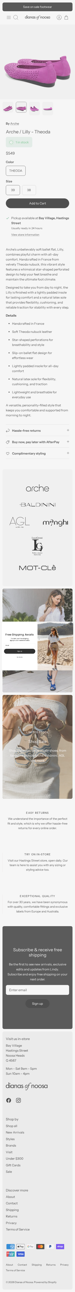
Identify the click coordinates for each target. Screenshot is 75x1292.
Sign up (19, 651)
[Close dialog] (70, 624)
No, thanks (20, 657)
